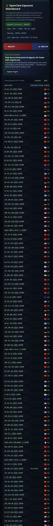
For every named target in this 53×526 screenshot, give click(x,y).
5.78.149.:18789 (12, 477)
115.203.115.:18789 (14, 156)
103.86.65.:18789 (13, 438)
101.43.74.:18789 (13, 124)
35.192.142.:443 (12, 137)
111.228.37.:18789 (13, 141)
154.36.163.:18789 (13, 486)
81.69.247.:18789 (13, 160)
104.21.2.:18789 (12, 362)
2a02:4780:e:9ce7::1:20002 (15, 115)
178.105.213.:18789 (14, 204)
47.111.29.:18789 (13, 239)
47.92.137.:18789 (13, 191)
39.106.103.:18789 (13, 266)
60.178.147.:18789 (13, 120)
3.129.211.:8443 (12, 516)
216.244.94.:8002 (13, 98)
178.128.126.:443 (13, 521)
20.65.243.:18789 (13, 208)
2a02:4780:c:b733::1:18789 (15, 460)
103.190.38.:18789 (13, 503)
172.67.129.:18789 (13, 243)
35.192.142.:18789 (13, 252)
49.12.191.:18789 (13, 111)
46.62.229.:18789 (13, 93)
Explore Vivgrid (12, 72)
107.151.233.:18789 (14, 165)
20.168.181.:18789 (13, 226)
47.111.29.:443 (12, 128)
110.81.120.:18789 (13, 481)
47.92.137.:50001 (13, 89)
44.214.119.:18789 (13, 262)
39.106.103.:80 (12, 147)
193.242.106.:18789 (14, 221)
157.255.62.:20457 (13, 473)
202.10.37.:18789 (13, 217)
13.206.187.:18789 (13, 275)
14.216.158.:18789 (13, 451)
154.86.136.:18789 (13, 490)
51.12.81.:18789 (12, 169)
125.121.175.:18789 (14, 178)
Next (45, 80)
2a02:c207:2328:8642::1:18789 (16, 442)
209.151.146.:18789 (14, 107)
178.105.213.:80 (12, 102)
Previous (38, 80)
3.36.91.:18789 (12, 394)
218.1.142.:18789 (13, 499)
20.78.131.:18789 (13, 173)
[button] (26, 46)
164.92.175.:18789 (13, 429)
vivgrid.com (15, 60)
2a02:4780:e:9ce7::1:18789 (15, 230)
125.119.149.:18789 (14, 133)
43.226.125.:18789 (13, 455)
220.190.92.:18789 (13, 447)
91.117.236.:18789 (13, 512)
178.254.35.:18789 (13, 416)
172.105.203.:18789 (14, 271)
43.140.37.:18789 (13, 464)
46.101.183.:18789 (13, 182)
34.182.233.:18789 (13, 468)
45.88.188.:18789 (13, 186)
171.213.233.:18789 (14, 495)
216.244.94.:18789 (13, 200)
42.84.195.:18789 (13, 152)
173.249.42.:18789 (13, 508)
